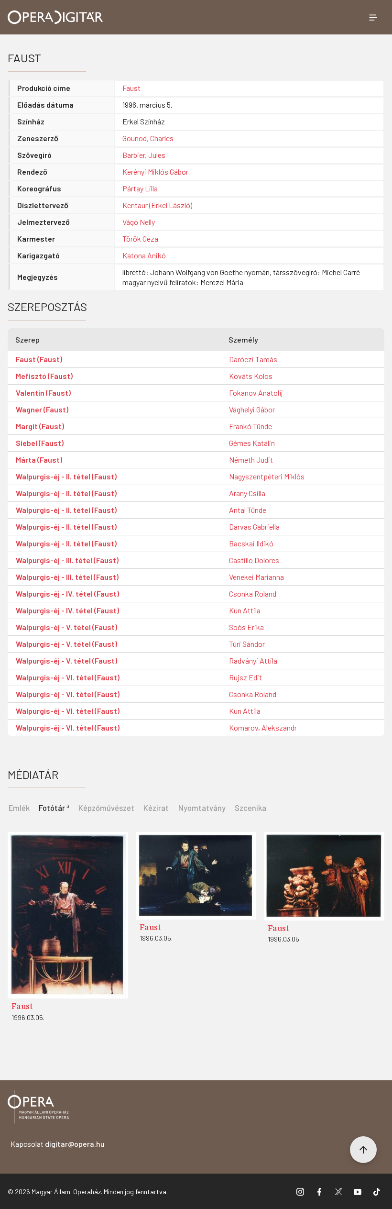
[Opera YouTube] (357, 1191)
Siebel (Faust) (40, 442)
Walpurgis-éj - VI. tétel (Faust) (68, 677)
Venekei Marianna (256, 576)
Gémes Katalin (252, 442)
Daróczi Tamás (253, 359)
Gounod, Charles (148, 138)
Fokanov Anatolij (256, 392)
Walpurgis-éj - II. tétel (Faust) (66, 476)
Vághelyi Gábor (252, 409)
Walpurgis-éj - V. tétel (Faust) (66, 627)
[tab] (54, 807)
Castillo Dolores (254, 560)
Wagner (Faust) (42, 409)
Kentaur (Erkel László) (157, 205)
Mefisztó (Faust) (44, 375)
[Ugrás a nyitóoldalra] (55, 17)
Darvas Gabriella (254, 526)
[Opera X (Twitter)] (338, 1191)
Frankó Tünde (250, 426)
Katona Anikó (144, 255)
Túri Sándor (247, 643)
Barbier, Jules (143, 154)
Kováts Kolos (250, 375)
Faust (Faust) (39, 359)
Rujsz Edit (245, 677)
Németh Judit (251, 459)
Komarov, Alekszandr (263, 727)
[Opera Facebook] (319, 1191)
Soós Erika (246, 627)
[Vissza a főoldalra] (38, 1108)
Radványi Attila (253, 660)
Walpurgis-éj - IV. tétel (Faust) (67, 593)
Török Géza (140, 238)
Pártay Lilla (140, 188)
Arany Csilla (247, 493)
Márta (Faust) (39, 459)
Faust (131, 87)
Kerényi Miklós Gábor (155, 171)
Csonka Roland (252, 593)
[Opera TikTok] (376, 1191)
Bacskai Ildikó (251, 543)
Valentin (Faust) (43, 392)
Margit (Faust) (40, 426)
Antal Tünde (247, 509)
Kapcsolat (58, 1143)
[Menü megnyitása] (372, 17)
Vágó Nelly (138, 221)
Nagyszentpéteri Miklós (267, 476)
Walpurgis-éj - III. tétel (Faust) (67, 560)
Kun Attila (245, 610)
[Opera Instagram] (300, 1191)
